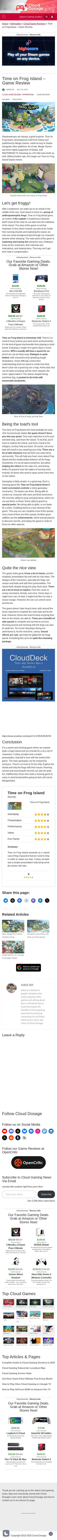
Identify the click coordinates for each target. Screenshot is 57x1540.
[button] (6, 1533)
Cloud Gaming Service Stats (17, 1373)
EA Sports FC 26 (21, 1306)
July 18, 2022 (22, 90)
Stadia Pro (17, 100)
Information (15, 24)
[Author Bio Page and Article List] (12, 988)
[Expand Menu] (4, 16)
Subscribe (46, 1194)
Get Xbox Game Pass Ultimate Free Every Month (27, 1379)
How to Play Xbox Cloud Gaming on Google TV (26, 1384)
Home (5, 24)
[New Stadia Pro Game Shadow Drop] (13, 926)
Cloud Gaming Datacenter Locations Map (23, 1368)
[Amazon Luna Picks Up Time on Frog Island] (38, 926)
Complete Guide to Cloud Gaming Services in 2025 (28, 1362)
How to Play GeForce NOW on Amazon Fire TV (26, 1389)
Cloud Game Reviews (34, 24)
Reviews (6, 100)
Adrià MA (10, 90)
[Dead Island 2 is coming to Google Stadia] (13, 947)
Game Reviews (43, 95)
